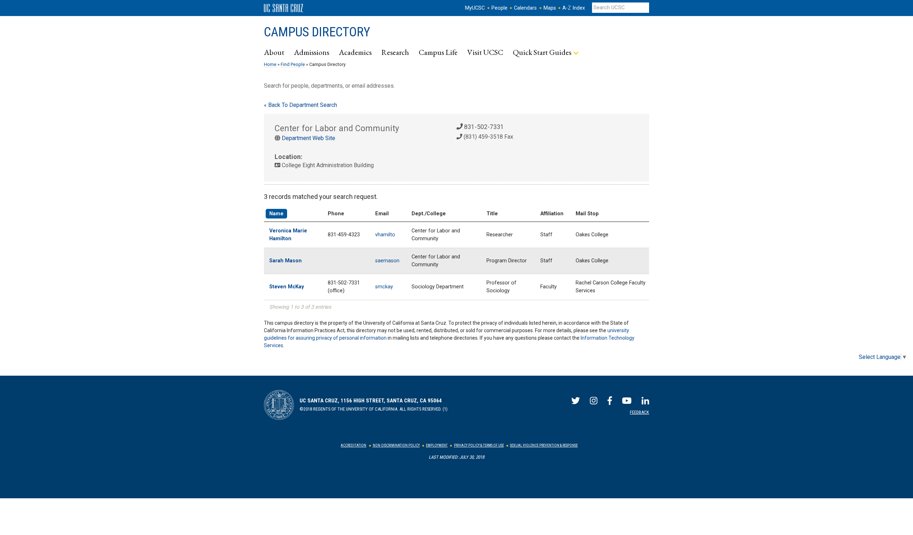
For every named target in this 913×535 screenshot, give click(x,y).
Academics (355, 52)
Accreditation (353, 445)
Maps (550, 8)
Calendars (525, 8)
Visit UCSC (485, 52)
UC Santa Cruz (283, 8)
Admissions (311, 52)
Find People (293, 64)
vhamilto (385, 235)
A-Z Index (573, 8)
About (274, 52)
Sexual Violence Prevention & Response (544, 445)
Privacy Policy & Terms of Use (479, 445)
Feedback (639, 412)
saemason (387, 261)
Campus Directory (317, 32)
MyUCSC (475, 8)
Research (395, 52)
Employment (437, 445)
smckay (384, 287)
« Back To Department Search (300, 105)
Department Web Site (308, 138)
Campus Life (438, 52)
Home (270, 64)
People (499, 8)
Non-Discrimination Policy (396, 445)
